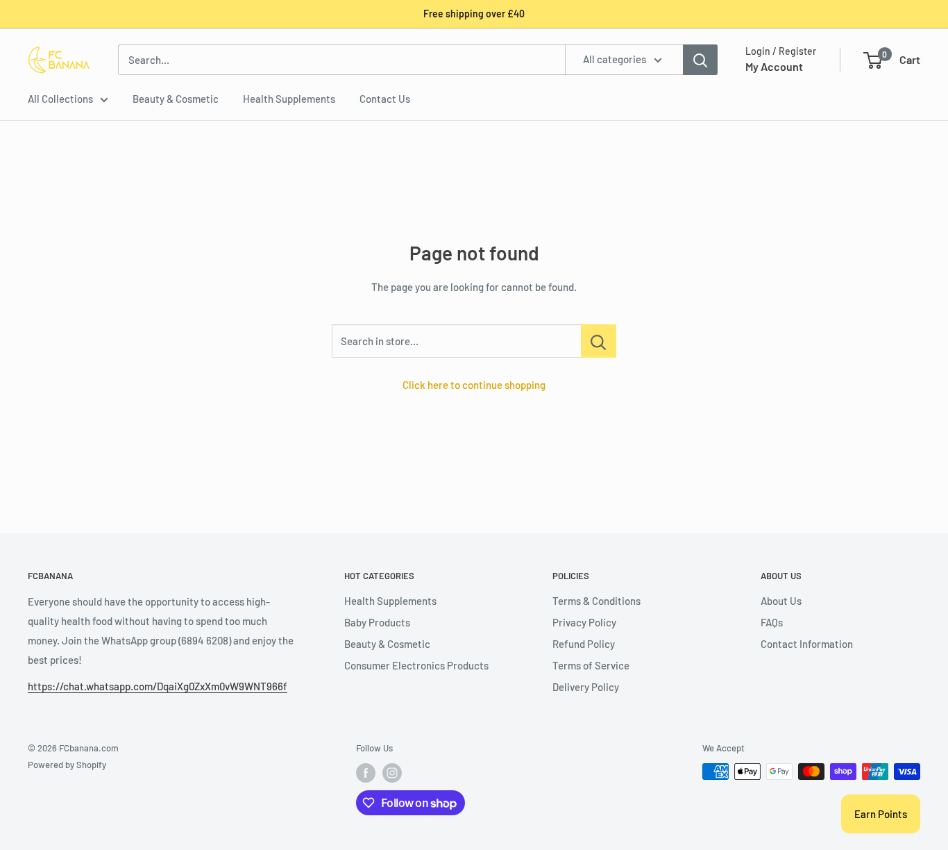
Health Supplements (289, 98)
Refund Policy (583, 644)
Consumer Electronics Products (416, 665)
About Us (781, 600)
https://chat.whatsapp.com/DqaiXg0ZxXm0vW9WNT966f (157, 686)
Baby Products (377, 622)
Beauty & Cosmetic (176, 98)
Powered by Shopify (67, 764)
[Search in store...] (598, 341)
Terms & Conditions (596, 600)
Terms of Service (590, 665)
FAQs (772, 622)
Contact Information (807, 644)
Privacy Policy (584, 622)
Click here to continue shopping (474, 384)
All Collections (60, 98)
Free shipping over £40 (474, 13)
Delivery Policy (585, 687)
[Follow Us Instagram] (392, 773)
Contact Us (384, 98)
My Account (774, 66)
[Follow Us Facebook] (365, 773)
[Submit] (700, 59)
